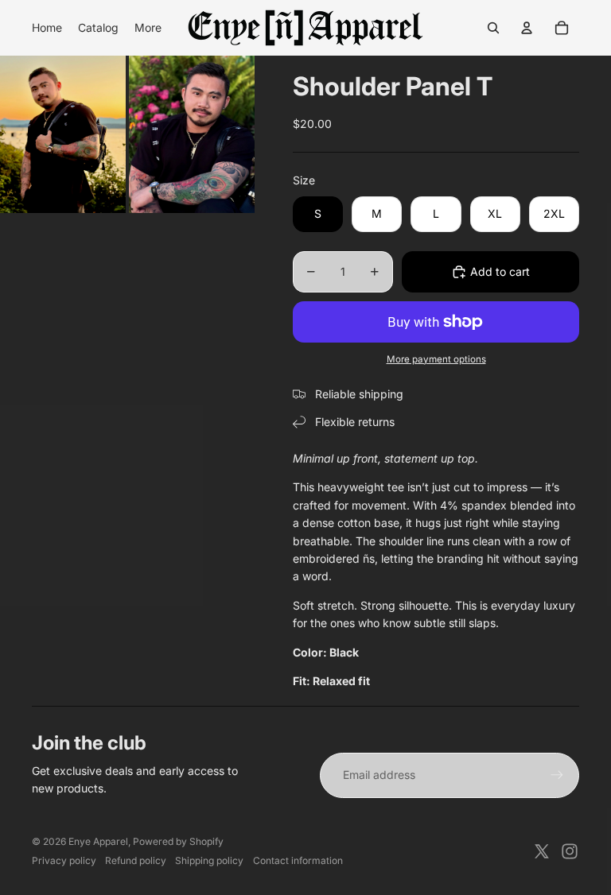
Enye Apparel (98, 841)
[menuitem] (47, 27)
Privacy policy (64, 860)
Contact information (298, 860)
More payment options (436, 359)
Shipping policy (209, 860)
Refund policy (135, 860)
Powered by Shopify (178, 841)
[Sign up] (557, 775)
